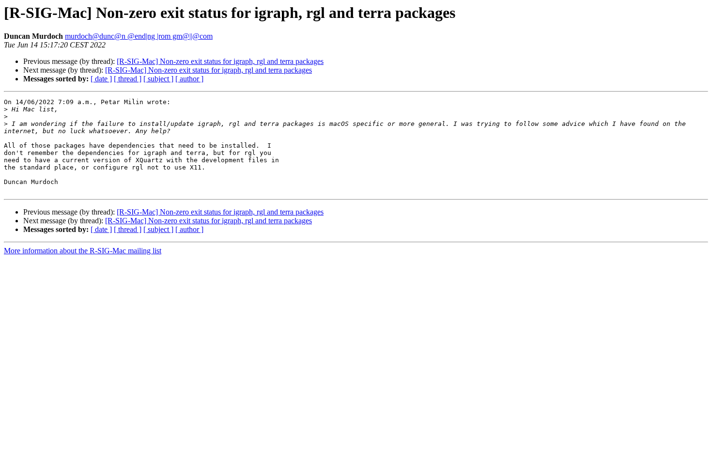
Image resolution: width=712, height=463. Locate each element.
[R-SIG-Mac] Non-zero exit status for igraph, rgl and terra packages (220, 61)
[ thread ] (127, 79)
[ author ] (189, 79)
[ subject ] (158, 79)
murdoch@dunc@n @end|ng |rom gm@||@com (139, 36)
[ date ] (101, 79)
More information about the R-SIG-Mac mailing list (82, 251)
